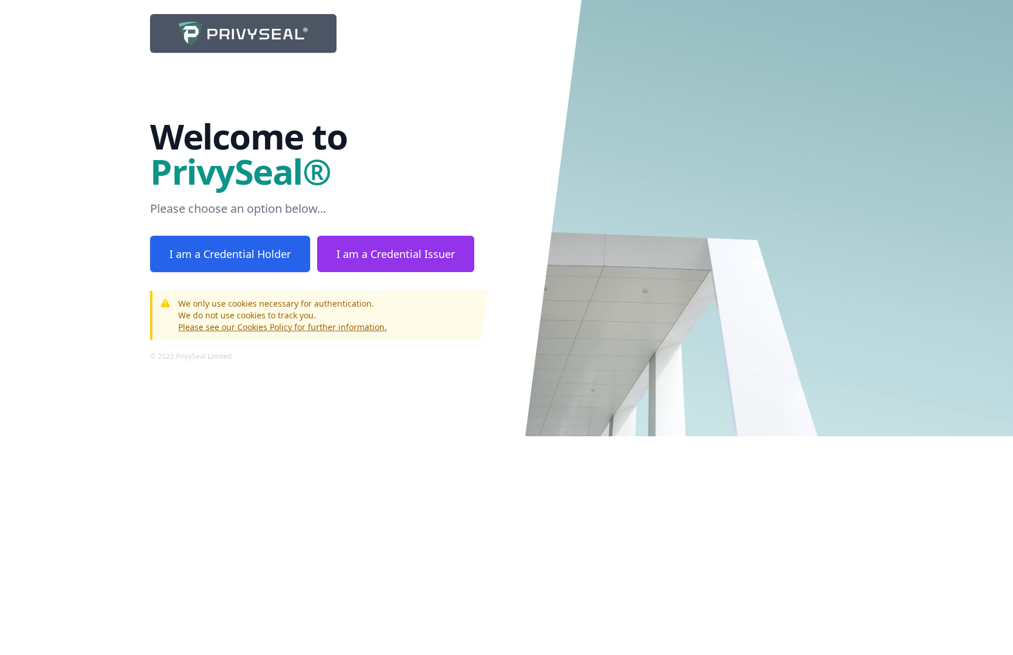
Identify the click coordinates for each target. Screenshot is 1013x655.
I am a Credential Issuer (395, 254)
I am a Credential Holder (230, 254)
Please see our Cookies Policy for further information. (282, 326)
